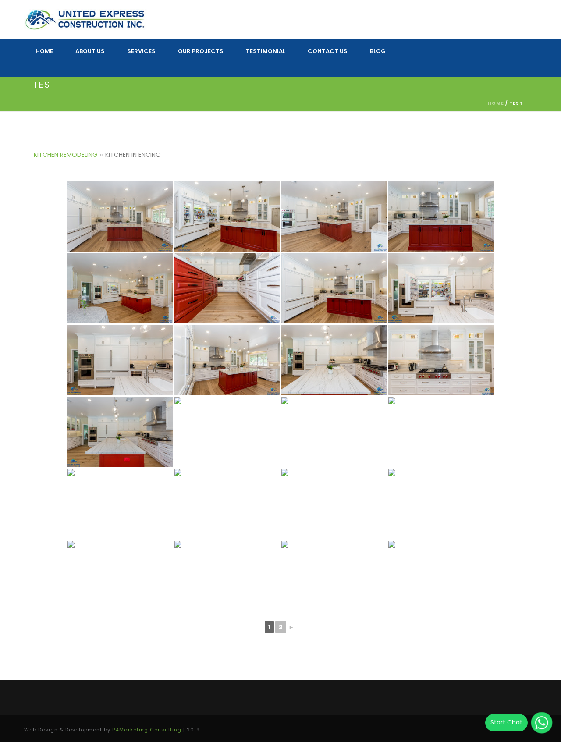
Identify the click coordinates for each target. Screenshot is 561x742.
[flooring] (334, 288)
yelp (517, 55)
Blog (378, 51)
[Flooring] (334, 216)
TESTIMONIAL (265, 51)
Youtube (404, 74)
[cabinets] (227, 288)
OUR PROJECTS (201, 51)
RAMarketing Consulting (146, 729)
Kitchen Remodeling (65, 154)
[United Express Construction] (85, 19)
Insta (439, 55)
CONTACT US (328, 51)
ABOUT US (90, 51)
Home (496, 103)
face (458, 55)
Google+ (476, 55)
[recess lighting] (120, 288)
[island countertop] (441, 216)
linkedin (494, 55)
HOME (44, 51)
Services (141, 51)
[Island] (120, 216)
